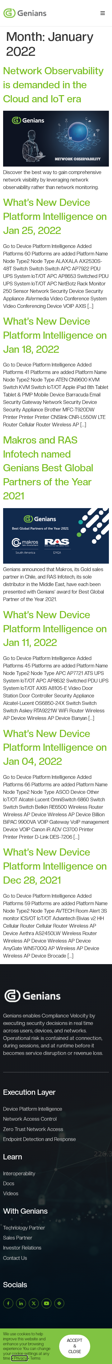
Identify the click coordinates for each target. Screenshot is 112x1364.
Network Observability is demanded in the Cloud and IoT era (53, 85)
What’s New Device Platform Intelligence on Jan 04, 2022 (55, 748)
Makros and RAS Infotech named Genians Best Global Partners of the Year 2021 (48, 468)
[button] (102, 13)
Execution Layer (29, 1092)
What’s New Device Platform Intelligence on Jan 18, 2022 (55, 335)
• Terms (34, 1358)
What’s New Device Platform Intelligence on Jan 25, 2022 (55, 216)
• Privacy (19, 1358)
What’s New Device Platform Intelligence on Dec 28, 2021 (55, 866)
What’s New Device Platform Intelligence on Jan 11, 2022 (55, 629)
